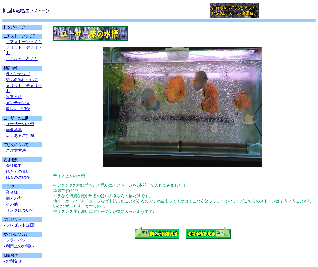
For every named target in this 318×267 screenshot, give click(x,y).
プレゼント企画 (20, 225)
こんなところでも (22, 59)
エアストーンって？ (24, 42)
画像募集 (14, 130)
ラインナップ (18, 74)
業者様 (12, 192)
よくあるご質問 (20, 136)
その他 (12, 204)
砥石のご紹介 (18, 177)
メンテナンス (18, 103)
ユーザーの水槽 (20, 124)
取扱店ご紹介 (18, 109)
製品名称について (22, 80)
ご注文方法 (16, 150)
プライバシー (18, 240)
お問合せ (14, 261)
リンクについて (20, 210)
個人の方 (14, 198)
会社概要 (14, 165)
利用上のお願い (20, 246)
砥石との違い (18, 171)
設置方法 (14, 97)
